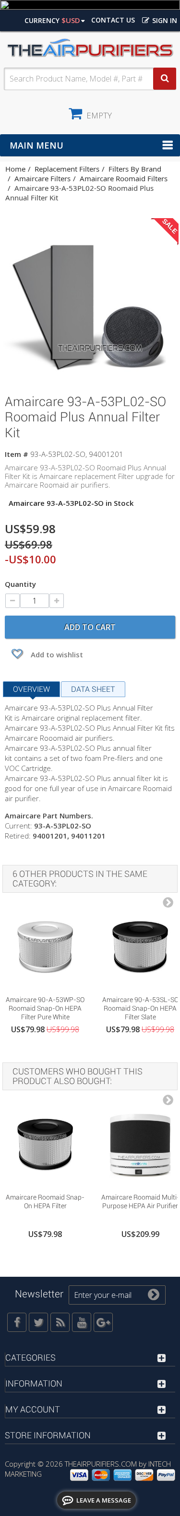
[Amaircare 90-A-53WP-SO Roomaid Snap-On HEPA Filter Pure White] (45, 947)
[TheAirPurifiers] (90, 48)
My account (32, 1409)
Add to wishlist (56, 654)
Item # (16, 454)
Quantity (20, 584)
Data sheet (93, 689)
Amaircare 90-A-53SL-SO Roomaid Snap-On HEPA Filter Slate (140, 1008)
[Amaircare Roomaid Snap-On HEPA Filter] (45, 1145)
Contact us (113, 19)
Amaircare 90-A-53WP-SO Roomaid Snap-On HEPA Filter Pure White (45, 1008)
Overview (31, 689)
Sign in (163, 20)
